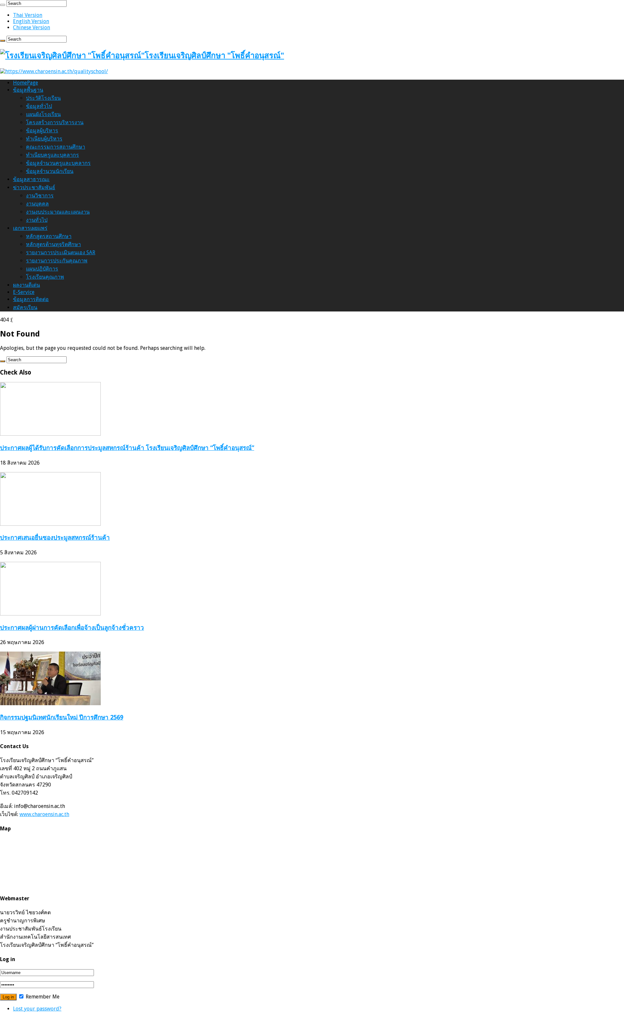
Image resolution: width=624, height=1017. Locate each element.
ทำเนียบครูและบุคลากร (52, 155)
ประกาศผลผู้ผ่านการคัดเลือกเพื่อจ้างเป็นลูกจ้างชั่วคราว (72, 627)
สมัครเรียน (25, 307)
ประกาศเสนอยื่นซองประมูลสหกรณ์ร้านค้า (55, 537)
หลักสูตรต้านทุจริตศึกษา (53, 244)
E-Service (23, 292)
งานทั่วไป (36, 220)
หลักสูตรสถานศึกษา (49, 236)
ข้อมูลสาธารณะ (31, 179)
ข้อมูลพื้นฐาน (28, 90)
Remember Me (41, 997)
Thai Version (27, 15)
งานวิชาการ (40, 195)
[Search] (2, 5)
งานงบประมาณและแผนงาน (58, 212)
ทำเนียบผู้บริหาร (44, 139)
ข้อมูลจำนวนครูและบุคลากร (58, 163)
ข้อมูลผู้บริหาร (42, 130)
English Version (31, 21)
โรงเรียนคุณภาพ (45, 277)
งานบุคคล (37, 204)
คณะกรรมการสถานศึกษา (55, 147)
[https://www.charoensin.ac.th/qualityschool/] (54, 71)
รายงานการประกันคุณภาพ (56, 261)
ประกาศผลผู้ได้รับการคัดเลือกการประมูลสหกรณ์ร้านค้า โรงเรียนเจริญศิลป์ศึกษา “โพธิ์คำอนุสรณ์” (127, 447)
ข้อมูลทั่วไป (39, 106)
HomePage (25, 83)
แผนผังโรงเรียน (43, 114)
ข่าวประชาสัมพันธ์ (34, 187)
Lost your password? (37, 1009)
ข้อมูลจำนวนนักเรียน (49, 171)
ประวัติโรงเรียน (43, 98)
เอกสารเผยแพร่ (30, 228)
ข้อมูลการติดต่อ (31, 299)
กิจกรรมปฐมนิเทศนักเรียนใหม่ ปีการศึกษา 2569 (61, 717)
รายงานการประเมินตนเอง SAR (60, 252)
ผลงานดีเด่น (26, 285)
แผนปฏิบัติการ (42, 269)
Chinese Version (31, 27)
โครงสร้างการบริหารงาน (55, 122)
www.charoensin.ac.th (44, 814)
